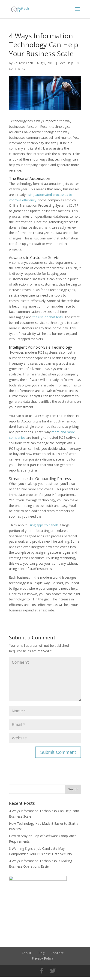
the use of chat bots (48, 317)
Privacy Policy (42, 958)
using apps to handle (43, 525)
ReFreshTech (23, 63)
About (26, 953)
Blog (41, 953)
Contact (57, 953)
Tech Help (65, 63)
